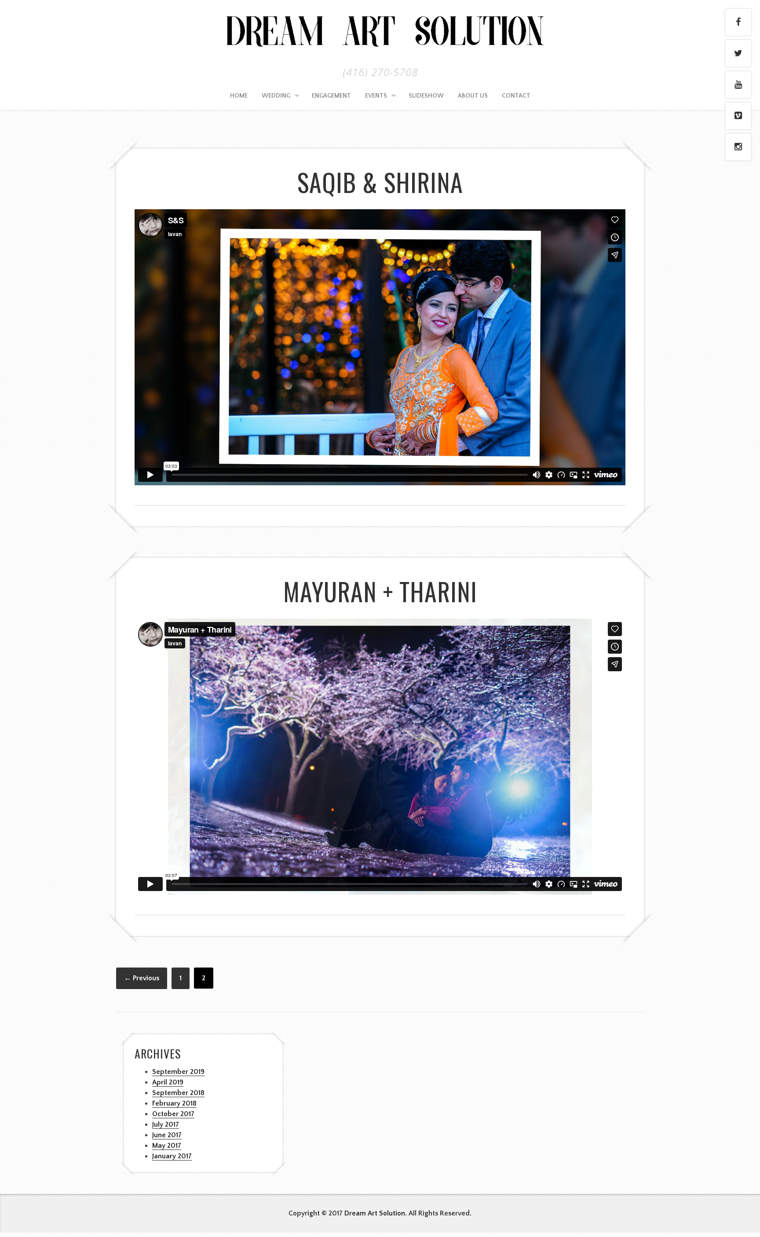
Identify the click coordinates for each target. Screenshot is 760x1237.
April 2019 (167, 1082)
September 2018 (178, 1093)
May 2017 (166, 1146)
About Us (473, 95)
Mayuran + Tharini (380, 591)
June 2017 (167, 1135)
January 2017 (172, 1156)
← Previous (141, 978)
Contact (516, 95)
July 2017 (165, 1124)
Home (239, 95)
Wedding (276, 95)
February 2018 (174, 1103)
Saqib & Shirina (380, 182)
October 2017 (173, 1114)
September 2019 (178, 1072)
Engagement (331, 95)
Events (376, 95)
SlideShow (426, 95)
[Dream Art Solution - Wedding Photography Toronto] (380, 46)
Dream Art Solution (374, 1213)
